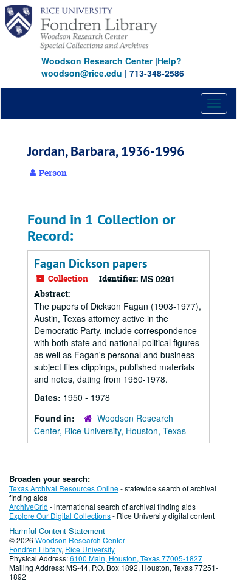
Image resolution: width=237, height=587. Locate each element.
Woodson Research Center (97, 61)
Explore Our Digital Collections (60, 515)
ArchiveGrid (28, 506)
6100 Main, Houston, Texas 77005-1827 (136, 558)
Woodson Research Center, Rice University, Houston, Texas (110, 424)
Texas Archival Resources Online (63, 488)
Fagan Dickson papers (90, 263)
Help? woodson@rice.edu (111, 67)
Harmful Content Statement (57, 531)
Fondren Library (35, 549)
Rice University (90, 549)
